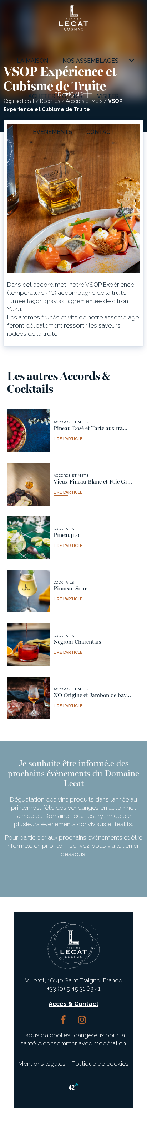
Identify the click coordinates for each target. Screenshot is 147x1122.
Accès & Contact (73, 1003)
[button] (61, 94)
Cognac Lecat (19, 101)
